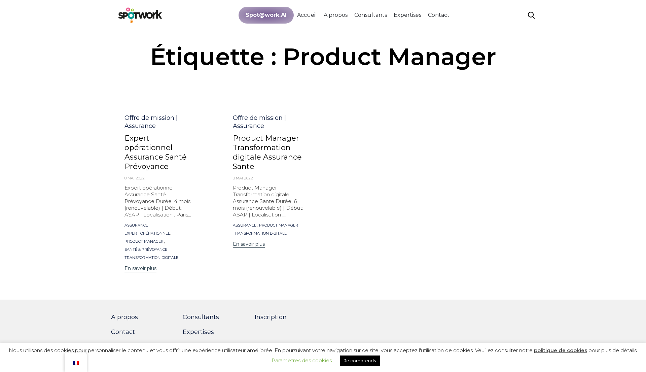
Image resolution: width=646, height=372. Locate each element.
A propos (336, 15)
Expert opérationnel (147, 233)
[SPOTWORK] (140, 15)
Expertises (407, 15)
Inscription (271, 317)
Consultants (370, 15)
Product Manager (144, 241)
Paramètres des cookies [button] (302, 360)
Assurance (136, 225)
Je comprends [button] (360, 360)
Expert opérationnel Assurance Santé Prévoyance (155, 152)
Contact (439, 15)
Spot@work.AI (266, 15)
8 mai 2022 (134, 178)
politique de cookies (560, 350)
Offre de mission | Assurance (151, 122)
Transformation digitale (151, 258)
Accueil (307, 15)
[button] (140, 269)
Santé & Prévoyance (145, 249)
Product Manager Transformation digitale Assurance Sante (267, 152)
